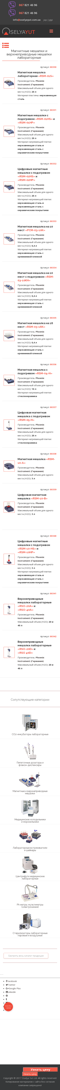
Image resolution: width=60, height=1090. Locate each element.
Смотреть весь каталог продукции (26, 955)
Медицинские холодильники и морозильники (30, 820)
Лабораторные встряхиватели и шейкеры (30, 849)
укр (45, 19)
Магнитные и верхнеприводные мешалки (30, 792)
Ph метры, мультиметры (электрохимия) (30, 905)
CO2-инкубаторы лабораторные (30, 734)
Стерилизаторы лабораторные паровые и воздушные (30, 934)
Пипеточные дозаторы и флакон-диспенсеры (30, 763)
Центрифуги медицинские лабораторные (30, 877)
